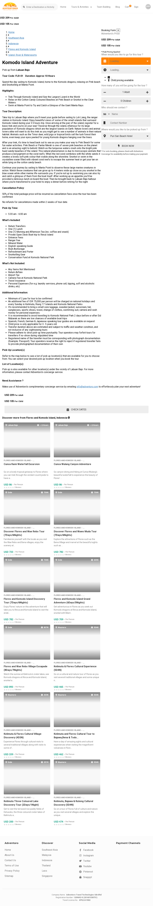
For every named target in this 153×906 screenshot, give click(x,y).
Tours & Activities (80, 7)
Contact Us (10, 860)
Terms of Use (12, 865)
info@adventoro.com (87, 386)
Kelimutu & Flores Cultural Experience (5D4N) (75, 668)
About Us (9, 855)
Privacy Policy (12, 870)
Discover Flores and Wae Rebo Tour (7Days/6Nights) (24, 533)
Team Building (103, 7)
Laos (44, 870)
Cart (128, 6)
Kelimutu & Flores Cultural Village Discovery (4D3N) (22, 735)
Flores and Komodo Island (22, 49)
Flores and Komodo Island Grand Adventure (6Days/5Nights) (72, 601)
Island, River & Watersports (22, 55)
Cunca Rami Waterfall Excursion (22, 464)
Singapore (47, 876)
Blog (117, 7)
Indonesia (13, 43)
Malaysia (46, 855)
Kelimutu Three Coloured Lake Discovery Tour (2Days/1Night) (21, 803)
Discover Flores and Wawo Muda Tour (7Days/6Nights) (75, 533)
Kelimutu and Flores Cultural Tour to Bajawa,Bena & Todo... (74, 735)
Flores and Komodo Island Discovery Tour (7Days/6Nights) (24, 601)
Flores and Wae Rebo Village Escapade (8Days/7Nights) (25, 668)
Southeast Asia (16, 38)
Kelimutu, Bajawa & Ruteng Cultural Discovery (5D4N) (73, 803)
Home (63, 7)
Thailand (46, 865)
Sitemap (9, 876)
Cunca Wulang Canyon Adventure (72, 464)
